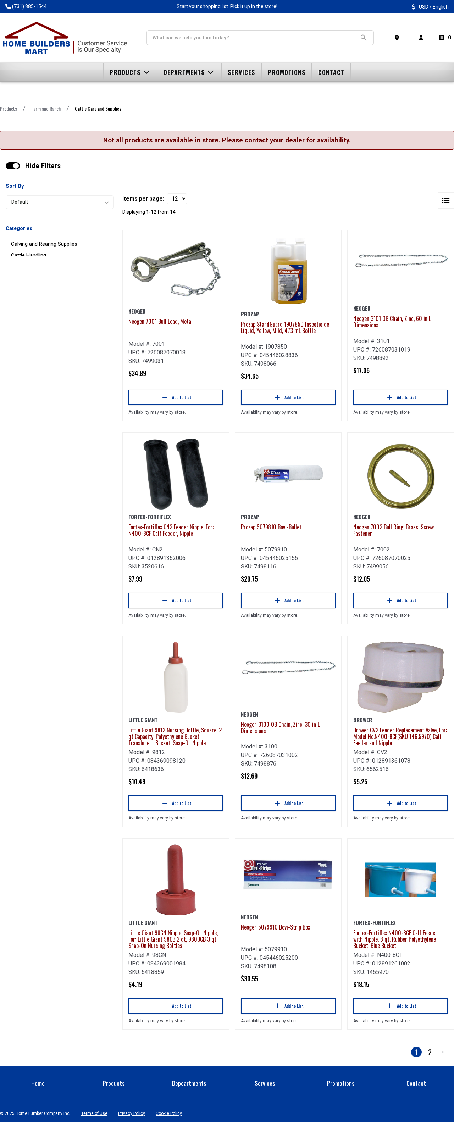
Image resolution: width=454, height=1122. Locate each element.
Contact (416, 1083)
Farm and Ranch (46, 108)
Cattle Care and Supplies (98, 108)
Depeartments (189, 1083)
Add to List (181, 397)
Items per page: (143, 198)
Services (265, 1083)
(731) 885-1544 (29, 6)
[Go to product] (175, 270)
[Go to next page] (443, 1052)
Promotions (340, 1083)
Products (8, 108)
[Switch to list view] (446, 200)
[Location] (398, 37)
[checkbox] (13, 165)
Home (38, 1083)
